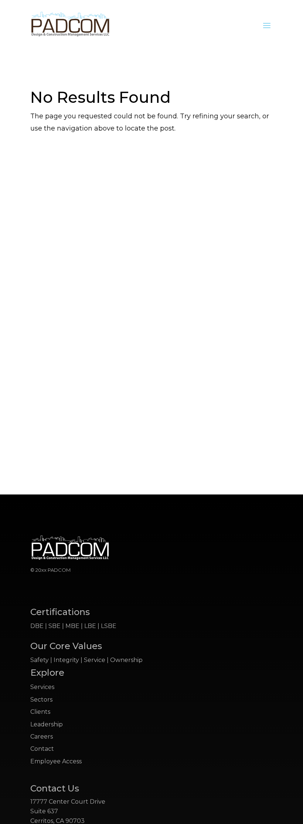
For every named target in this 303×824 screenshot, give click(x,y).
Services (42, 686)
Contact (42, 748)
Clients (40, 711)
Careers (41, 736)
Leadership (46, 724)
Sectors (41, 699)
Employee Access (56, 761)
